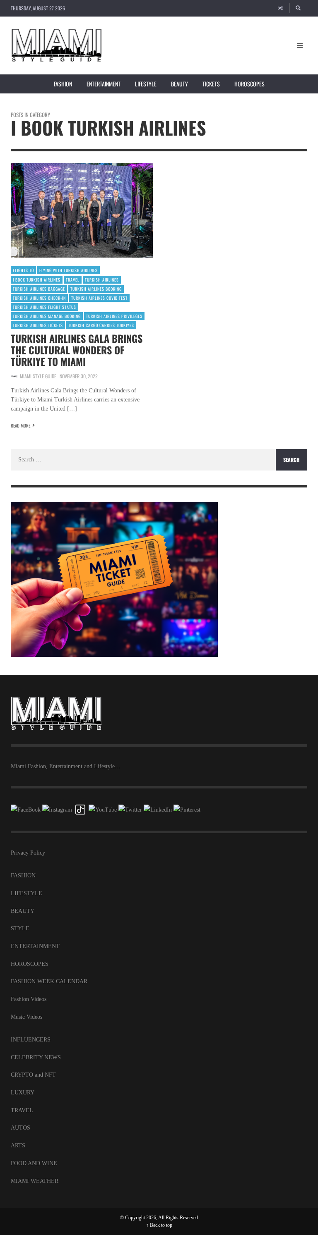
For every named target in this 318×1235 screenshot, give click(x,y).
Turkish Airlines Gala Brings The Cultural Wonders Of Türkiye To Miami (76, 350)
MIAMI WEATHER (34, 1181)
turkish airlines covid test (99, 298)
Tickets (211, 83)
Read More (20, 425)
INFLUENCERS (31, 1040)
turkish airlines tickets (38, 325)
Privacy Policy (28, 853)
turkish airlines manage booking (47, 316)
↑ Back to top (159, 1225)
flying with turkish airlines (68, 270)
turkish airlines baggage (39, 289)
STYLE (20, 928)
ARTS (18, 1145)
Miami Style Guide (38, 376)
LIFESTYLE (26, 893)
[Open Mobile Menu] (299, 45)
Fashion (63, 83)
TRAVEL (22, 1110)
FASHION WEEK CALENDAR (49, 981)
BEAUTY (22, 911)
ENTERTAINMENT (35, 946)
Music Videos (26, 1017)
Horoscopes (249, 83)
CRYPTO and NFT (33, 1075)
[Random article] (280, 8)
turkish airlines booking (96, 289)
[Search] (298, 8)
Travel (73, 280)
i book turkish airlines (36, 280)
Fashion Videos (28, 999)
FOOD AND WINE (34, 1163)
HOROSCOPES (29, 964)
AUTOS (20, 1128)
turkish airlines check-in (39, 298)
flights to (23, 270)
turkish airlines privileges (114, 316)
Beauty (179, 83)
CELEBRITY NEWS (36, 1057)
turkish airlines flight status (44, 307)
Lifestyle (146, 83)
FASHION (23, 875)
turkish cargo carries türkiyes (101, 325)
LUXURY (22, 1092)
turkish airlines (102, 280)
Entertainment (103, 83)
